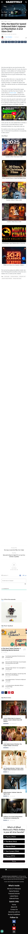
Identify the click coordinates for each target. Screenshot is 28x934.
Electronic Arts (22, 275)
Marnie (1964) (10, 795)
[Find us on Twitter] (6, 641)
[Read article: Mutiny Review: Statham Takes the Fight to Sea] (14, 732)
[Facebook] (14, 870)
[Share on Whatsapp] (12, 42)
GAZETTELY (14, 2)
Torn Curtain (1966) (12, 800)
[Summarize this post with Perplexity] (22, 42)
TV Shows (5, 665)
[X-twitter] (14, 873)
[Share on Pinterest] (9, 42)
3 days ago (13, 696)
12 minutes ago (14, 672)
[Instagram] (14, 880)
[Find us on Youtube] (12, 641)
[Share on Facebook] (2, 42)
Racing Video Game (17, 277)
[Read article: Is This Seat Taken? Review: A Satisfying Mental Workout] (14, 586)
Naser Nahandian (8, 37)
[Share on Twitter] (6, 42)
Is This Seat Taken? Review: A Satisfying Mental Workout (11, 598)
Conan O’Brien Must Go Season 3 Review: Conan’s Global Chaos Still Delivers (12, 668)
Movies (4, 739)
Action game (6, 275)
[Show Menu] (2, 2)
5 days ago (13, 744)
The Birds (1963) (11, 790)
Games (5, 21)
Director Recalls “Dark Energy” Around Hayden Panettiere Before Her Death (15, 611)
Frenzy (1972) (10, 805)
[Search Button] (26, 2)
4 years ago (16, 37)
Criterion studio (13, 92)
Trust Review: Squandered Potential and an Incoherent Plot (15, 605)
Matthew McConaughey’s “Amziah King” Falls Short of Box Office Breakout (15, 623)
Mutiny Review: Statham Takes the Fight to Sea (12, 741)
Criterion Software (14, 275)
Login (25, 524)
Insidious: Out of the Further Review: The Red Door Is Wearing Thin (12, 766)
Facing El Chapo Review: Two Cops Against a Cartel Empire (15, 617)
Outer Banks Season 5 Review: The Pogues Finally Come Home (12, 693)
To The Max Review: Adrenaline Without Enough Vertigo (14, 634)
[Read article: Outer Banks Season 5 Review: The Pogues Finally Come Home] (14, 684)
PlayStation (9, 21)
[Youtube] (14, 877)
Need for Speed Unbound (7, 277)
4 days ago (13, 720)
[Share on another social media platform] (25, 42)
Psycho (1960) (11, 785)
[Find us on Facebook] (2, 641)
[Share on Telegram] (15, 42)
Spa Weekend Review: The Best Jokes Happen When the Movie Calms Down (13, 717)
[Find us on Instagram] (9, 641)
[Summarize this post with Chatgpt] (19, 42)
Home (2, 21)
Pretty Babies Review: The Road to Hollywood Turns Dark (15, 629)
